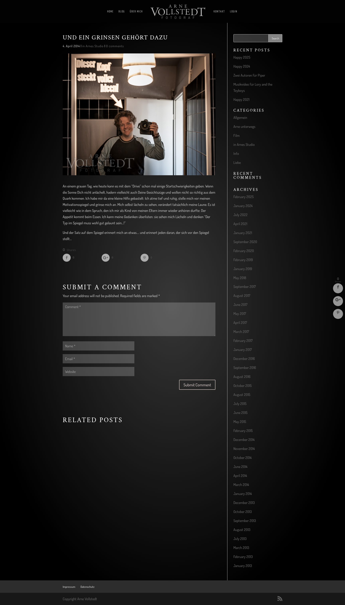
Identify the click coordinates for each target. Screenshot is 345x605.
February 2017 (243, 340)
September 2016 (244, 367)
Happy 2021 (241, 99)
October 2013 (242, 511)
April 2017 (240, 322)
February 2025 (243, 196)
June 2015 (240, 412)
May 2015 (239, 421)
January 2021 (242, 232)
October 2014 (242, 457)
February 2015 (243, 430)
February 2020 (243, 250)
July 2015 (240, 403)
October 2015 (242, 385)
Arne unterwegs (244, 126)
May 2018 (239, 277)
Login (233, 11)
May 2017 (239, 313)
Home (110, 11)
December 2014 (244, 439)
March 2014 (241, 484)
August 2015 (241, 394)
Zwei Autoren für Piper (249, 75)
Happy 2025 (241, 57)
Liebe (237, 162)
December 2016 (244, 358)
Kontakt (219, 11)
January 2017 (242, 349)
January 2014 (242, 493)
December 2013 (244, 502)
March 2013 (241, 547)
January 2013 (242, 565)
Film (236, 135)
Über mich (136, 11)
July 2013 (240, 538)
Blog (122, 11)
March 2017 (241, 331)
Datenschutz (87, 586)
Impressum (69, 586)
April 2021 (240, 223)
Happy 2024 (241, 66)
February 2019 (243, 259)
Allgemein (240, 117)
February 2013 (243, 556)
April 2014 (240, 475)
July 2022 (240, 214)
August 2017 (241, 295)
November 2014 (244, 448)
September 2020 (245, 241)
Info (236, 153)
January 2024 (243, 205)
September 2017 (244, 286)
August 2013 (241, 529)
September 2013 (244, 520)
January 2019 (242, 268)
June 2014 (240, 466)
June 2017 (240, 304)
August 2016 (241, 376)
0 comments (115, 46)
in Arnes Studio (93, 46)
